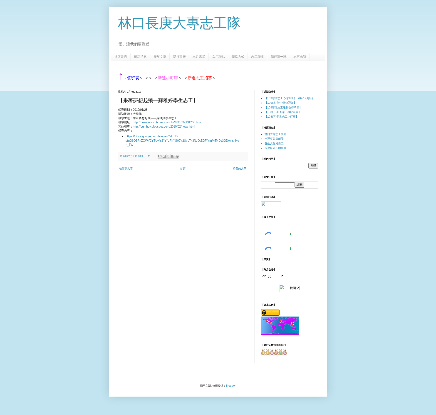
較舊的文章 (239, 168)
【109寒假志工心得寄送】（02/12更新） (290, 98)
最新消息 (140, 56)
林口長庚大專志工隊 (179, 23)
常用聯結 (218, 56)
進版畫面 (120, 56)
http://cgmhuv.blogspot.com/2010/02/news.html (164, 126)
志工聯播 (257, 56)
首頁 (183, 168)
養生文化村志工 (274, 143)
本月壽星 (199, 56)
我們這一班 (279, 56)
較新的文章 (126, 168)
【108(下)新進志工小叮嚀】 (281, 116)
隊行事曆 (179, 56)
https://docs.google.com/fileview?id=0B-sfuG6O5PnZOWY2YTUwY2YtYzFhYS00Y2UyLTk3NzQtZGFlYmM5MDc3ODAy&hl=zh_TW (182, 140)
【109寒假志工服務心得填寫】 (283, 107)
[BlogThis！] (164, 156)
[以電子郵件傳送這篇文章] (160, 156)
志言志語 (299, 56)
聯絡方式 (238, 56)
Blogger (230, 385)
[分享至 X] (168, 156)
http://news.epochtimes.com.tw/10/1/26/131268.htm (167, 122)
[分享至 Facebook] (173, 156)
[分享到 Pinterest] (177, 156)
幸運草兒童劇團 (274, 138)
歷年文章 (160, 56)
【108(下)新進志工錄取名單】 (283, 112)
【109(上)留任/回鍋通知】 (280, 102)
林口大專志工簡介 (275, 134)
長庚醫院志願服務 (275, 148)
